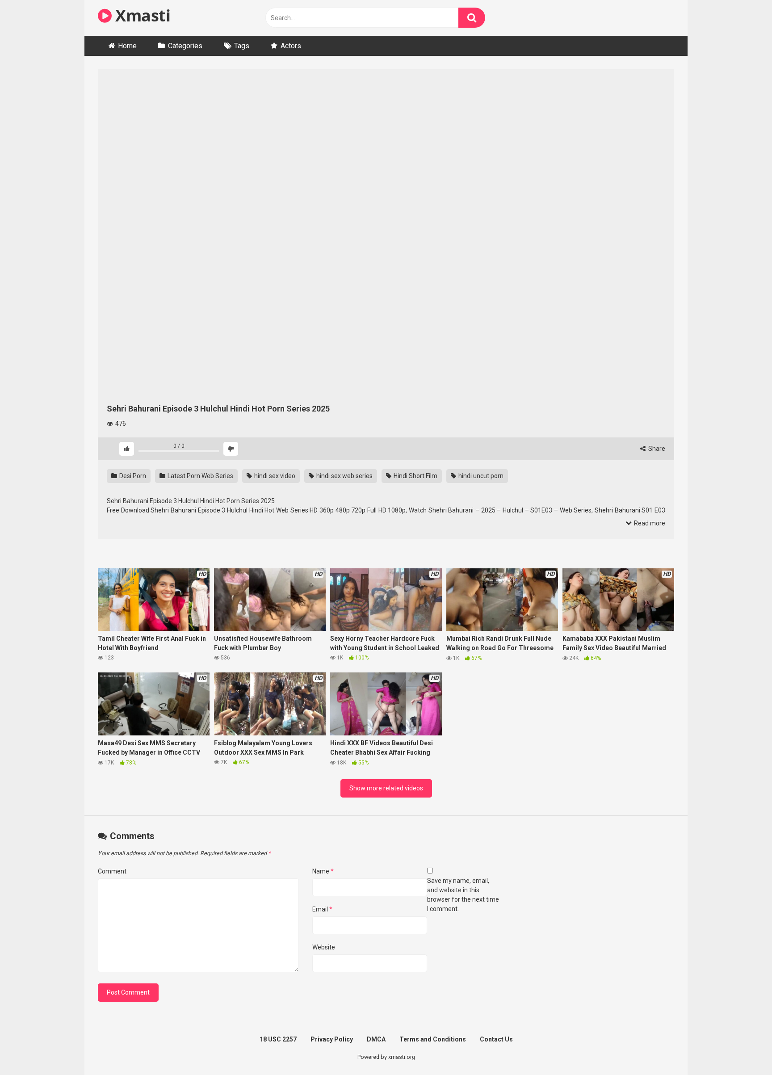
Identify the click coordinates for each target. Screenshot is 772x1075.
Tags (241, 46)
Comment (112, 871)
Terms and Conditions (432, 1039)
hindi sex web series (344, 475)
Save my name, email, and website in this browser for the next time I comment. (463, 894)
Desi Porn (132, 475)
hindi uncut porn (480, 475)
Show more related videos (386, 788)
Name (323, 871)
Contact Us (496, 1039)
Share (656, 448)
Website (323, 947)
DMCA (376, 1039)
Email (322, 909)
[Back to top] (742, 1048)
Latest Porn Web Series (199, 475)
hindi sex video (274, 475)
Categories (185, 46)
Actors (291, 46)
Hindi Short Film (414, 475)
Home (127, 46)
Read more (649, 523)
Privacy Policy (331, 1039)
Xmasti (141, 15)
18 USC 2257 (278, 1039)
